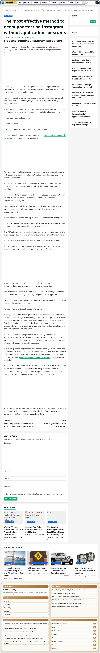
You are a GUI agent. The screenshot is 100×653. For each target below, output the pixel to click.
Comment (8, 443)
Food (53, 627)
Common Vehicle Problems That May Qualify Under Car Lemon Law (83, 95)
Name (7, 471)
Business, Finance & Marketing (38, 563)
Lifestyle (62, 2)
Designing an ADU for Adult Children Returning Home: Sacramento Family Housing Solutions (25, 624)
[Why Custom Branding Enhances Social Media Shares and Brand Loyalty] (56, 517)
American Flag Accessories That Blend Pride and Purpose (66, 603)
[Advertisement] (35, 70)
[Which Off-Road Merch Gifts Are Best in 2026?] (38, 558)
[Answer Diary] (3, 3)
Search (75, 16)
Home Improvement (57, 637)
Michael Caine (8, 37)
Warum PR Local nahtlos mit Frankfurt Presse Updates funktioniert (13, 531)
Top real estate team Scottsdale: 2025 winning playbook (18, 635)
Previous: (19, 423)
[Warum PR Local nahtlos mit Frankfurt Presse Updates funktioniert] (13, 517)
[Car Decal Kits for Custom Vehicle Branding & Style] (62, 558)
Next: (55, 423)
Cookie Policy (7, 614)
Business (44, 2)
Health (71, 2)
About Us (35, 2)
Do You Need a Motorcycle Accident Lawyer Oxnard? (65, 606)
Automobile (56, 563)
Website (7, 486)
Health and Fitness (57, 630)
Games (54, 645)
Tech (78, 2)
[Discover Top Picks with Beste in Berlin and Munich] (35, 517)
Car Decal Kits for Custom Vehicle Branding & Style (58, 570)
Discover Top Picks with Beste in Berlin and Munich (34, 529)
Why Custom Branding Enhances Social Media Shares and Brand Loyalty (55, 531)
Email (6, 479)
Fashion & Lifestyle (57, 641)
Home (20, 2)
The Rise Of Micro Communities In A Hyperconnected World (81, 114)
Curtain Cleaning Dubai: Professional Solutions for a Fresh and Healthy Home (23, 638)
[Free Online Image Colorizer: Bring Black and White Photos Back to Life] (14, 558)
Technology (9, 563)
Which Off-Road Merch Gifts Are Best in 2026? (37, 569)
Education (54, 2)
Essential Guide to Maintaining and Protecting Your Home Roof (20, 628)
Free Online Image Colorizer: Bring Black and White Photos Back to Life (83, 43)
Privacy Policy (7, 608)
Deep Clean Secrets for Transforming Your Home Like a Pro (19, 632)
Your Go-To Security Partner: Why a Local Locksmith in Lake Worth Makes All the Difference (25, 642)
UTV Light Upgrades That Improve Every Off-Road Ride (85, 570)
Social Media (8, 15)
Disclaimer (6, 611)
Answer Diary (10, 3)
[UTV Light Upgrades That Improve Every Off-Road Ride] (85, 558)
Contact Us (27, 2)
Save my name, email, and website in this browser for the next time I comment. (35, 494)
